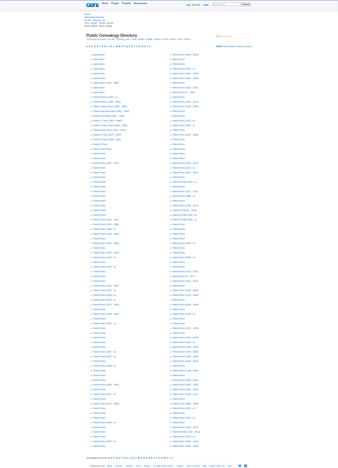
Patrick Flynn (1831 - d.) (184, 69)
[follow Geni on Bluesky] (239, 466)
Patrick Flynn (99, 153)
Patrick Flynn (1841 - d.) (184, 418)
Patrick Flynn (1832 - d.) (184, 314)
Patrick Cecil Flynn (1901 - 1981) (109, 116)
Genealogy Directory (94, 17)
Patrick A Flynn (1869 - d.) (105, 97)
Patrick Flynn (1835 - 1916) (185, 389)
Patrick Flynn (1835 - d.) (104, 422)
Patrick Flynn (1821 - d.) (104, 323)
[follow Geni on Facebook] (245, 466)
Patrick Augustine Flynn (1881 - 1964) (111, 111)
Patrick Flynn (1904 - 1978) (185, 337)
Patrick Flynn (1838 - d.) (104, 295)
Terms (138, 466)
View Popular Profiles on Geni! (234, 46)
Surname (129, 466)
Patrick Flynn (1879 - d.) (104, 267)
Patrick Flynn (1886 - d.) (104, 366)
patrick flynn (99, 55)
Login (205, 5)
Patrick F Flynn (100, 144)
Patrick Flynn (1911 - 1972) (185, 281)
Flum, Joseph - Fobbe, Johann (99, 23)
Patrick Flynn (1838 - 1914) (185, 205)
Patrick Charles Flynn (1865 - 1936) (110, 125)
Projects (126, 3)
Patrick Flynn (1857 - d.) (104, 352)
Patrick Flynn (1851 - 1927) (106, 163)
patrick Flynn (99, 78)
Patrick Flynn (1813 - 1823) (106, 243)
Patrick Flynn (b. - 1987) (184, 92)
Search (246, 4)
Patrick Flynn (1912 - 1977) (185, 163)
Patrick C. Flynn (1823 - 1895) (107, 121)
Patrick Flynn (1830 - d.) (104, 441)
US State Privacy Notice (163, 466)
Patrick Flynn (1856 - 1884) (185, 446)
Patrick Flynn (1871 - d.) (104, 394)
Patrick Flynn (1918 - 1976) (185, 271)
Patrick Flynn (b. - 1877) (184, 276)
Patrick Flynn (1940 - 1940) (185, 441)
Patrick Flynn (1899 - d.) (104, 229)
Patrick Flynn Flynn (102, 149)
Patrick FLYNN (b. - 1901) (185, 210)
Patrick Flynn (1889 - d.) (184, 196)
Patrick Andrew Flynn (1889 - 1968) (110, 106)
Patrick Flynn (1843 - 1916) (185, 361)
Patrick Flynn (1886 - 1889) (185, 356)
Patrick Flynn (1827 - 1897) (185, 172)
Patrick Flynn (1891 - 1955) (185, 385)
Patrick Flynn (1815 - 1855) (106, 404)
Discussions (140, 3)
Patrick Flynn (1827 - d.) (104, 356)
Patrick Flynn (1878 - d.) (184, 408)
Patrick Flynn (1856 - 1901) (106, 385)
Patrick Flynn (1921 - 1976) (185, 328)
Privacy (147, 466)
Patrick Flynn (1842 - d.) (104, 300)
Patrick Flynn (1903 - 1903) (185, 290)
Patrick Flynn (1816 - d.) (184, 121)
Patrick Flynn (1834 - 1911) (185, 394)
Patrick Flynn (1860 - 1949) (185, 404)
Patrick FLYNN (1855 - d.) (185, 215)
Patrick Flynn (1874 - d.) (104, 257)
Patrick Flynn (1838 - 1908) (185, 304)
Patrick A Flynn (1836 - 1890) (107, 102)
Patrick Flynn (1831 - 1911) (106, 219)
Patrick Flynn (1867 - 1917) (185, 102)
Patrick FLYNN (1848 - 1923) (186, 432)
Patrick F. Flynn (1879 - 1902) (107, 135)
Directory (119, 466)
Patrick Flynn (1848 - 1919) (185, 347)
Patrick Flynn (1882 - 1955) (106, 234)
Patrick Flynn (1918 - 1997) (106, 286)
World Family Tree (217, 466)
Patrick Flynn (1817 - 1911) (185, 191)
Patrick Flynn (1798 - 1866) (185, 370)
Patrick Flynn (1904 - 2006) (185, 55)
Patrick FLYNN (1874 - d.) (185, 182)
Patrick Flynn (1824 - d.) (104, 290)
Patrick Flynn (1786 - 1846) (185, 295)
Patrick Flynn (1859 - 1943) (106, 314)
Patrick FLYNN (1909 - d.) (185, 219)
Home (105, 3)
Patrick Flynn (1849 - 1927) (185, 427)
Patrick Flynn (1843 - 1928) (185, 78)
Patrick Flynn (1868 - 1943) (185, 380)
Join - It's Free (193, 5)
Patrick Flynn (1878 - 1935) (106, 253)
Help (229, 466)
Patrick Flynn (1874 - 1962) (106, 304)
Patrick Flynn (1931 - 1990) (185, 73)
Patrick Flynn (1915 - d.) (184, 342)
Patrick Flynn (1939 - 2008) (185, 106)
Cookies (179, 466)
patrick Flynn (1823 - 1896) (106, 83)
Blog (205, 466)
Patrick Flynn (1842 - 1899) (106, 224)
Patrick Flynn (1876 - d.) (184, 436)
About (109, 466)
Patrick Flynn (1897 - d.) (184, 125)
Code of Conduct (193, 466)
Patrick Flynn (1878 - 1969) (185, 135)
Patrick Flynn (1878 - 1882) (185, 352)
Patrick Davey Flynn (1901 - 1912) (109, 130)
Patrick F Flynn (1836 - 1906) (107, 139)
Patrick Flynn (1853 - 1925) (185, 87)
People (115, 3)
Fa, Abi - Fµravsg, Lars (95, 20)
